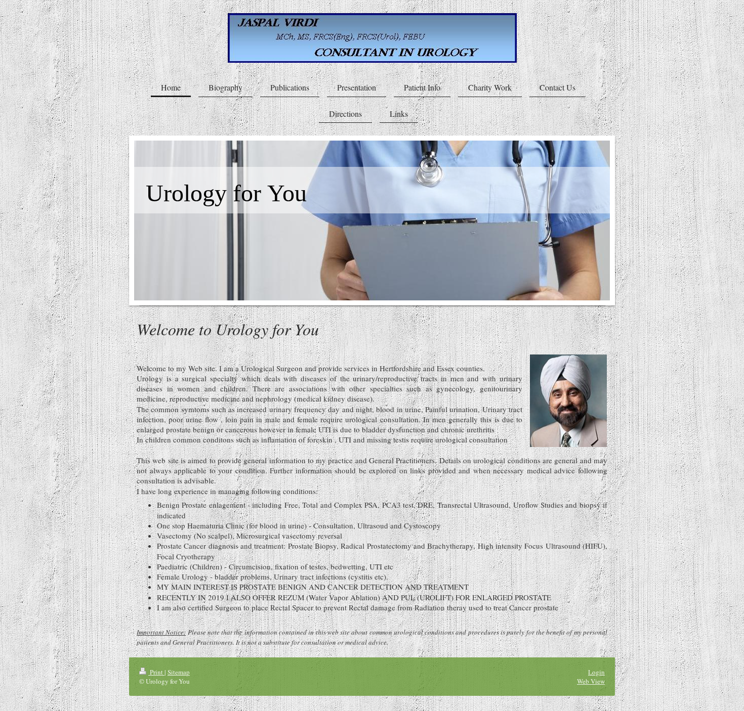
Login (596, 672)
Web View (591, 681)
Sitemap (179, 672)
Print (156, 672)
